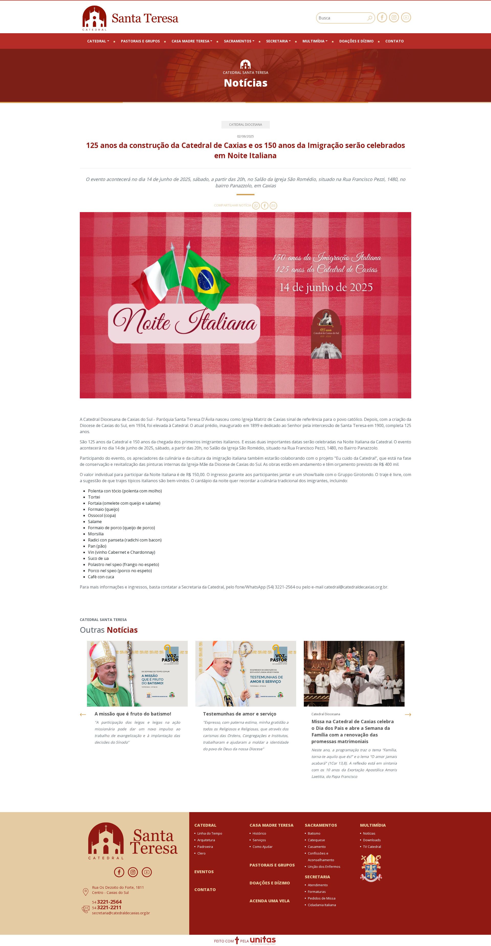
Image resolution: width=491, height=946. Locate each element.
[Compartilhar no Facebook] (264, 205)
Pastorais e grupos (140, 41)
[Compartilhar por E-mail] (273, 205)
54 (106, 902)
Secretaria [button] (277, 41)
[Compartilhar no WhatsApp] (255, 205)
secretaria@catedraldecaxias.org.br (121, 912)
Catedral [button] (96, 41)
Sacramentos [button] (237, 41)
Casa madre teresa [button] (190, 41)
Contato (394, 41)
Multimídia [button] (314, 41)
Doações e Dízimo (356, 41)
